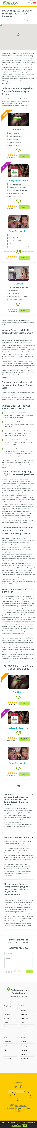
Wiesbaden (24, 1054)
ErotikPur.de (18, 129)
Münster (23, 1042)
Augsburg (7, 1006)
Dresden (23, 1010)
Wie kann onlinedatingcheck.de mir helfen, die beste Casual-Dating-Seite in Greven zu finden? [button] (16, 799)
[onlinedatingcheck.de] (11, 3)
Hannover (7, 1042)
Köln (5, 1050)
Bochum (6, 1018)
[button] (16, 1126)
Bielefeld (7, 1014)
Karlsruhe (7, 1046)
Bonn (6, 1023)
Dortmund (24, 1006)
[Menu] (29, 3)
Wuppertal (24, 1058)
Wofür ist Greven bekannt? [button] (16, 837)
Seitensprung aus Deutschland (14, 20)
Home (3, 20)
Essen (23, 1023)
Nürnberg (24, 1046)
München (24, 1037)
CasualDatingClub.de (18, 231)
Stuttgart (24, 1050)
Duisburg (24, 1014)
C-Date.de (18, 283)
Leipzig (6, 1054)
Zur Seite (24, 156)
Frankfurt (24, 1027)
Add (29, 972)
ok (25, 1126)
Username (9, 954)
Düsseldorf (24, 1018)
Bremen (6, 1027)
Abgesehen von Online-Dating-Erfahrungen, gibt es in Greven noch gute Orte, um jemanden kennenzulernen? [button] (17, 889)
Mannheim (7, 1058)
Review (8, 959)
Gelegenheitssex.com (18, 180)
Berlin (6, 1010)
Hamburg (7, 1037)
